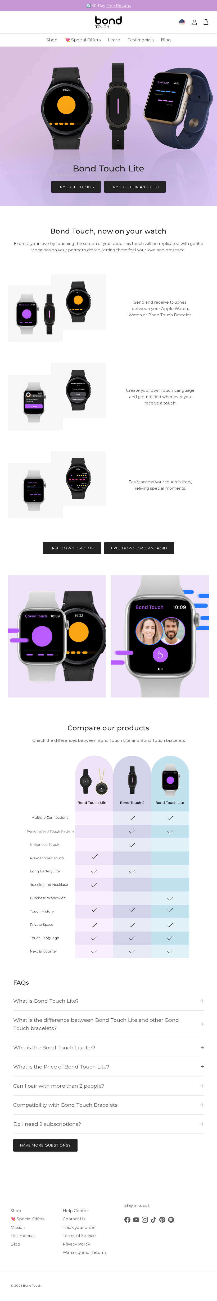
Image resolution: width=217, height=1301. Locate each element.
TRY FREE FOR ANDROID (135, 187)
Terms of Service (79, 1235)
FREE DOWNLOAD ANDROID (139, 548)
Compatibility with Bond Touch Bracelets (65, 1105)
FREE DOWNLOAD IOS (72, 548)
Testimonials (140, 39)
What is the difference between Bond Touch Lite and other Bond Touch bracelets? (96, 1024)
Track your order (79, 1227)
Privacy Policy (76, 1244)
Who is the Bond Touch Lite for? (54, 1047)
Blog (166, 39)
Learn (114, 39)
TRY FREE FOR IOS (76, 187)
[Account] (193, 22)
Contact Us (74, 1218)
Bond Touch (32, 1285)
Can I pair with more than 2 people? (58, 1086)
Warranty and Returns (84, 1252)
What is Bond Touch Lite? (46, 1001)
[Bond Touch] (108, 22)
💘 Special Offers (83, 39)
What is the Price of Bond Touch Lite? (61, 1066)
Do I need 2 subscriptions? (47, 1124)
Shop (51, 39)
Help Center (75, 1210)
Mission (18, 1227)
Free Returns (118, 5)
